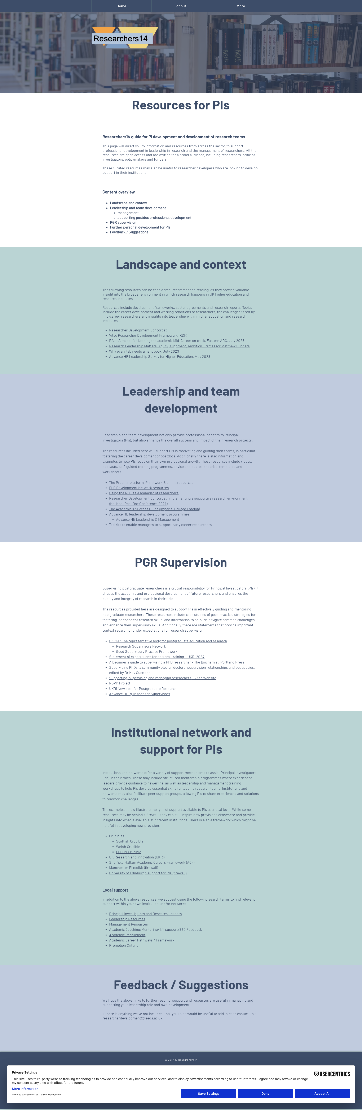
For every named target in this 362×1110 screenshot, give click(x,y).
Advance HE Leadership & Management (147, 520)
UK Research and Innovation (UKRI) (137, 857)
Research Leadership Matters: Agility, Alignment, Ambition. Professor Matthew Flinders (179, 346)
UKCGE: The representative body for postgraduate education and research (168, 641)
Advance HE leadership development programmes (149, 514)
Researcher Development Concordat (138, 330)
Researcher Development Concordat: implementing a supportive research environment (178, 498)
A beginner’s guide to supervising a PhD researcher (150, 662)
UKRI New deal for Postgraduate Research (143, 689)
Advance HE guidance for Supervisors (139, 694)
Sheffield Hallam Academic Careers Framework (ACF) (152, 863)
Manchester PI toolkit (126, 868)
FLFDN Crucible (128, 852)
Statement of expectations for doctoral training (146, 657)
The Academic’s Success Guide (133, 509)
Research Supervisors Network (141, 646)
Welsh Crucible (128, 847)
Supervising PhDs (123, 668)
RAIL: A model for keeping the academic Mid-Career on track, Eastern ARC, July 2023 (176, 341)
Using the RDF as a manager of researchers (143, 493)
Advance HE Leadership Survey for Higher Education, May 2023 (159, 357)
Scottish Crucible (129, 841)
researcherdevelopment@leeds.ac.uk (132, 1018)
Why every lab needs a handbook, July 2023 (144, 351)
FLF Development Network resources (139, 488)
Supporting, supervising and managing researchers (150, 678)
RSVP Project (119, 683)
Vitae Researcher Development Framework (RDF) (148, 336)
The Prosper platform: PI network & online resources (151, 483)
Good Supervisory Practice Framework (146, 652)
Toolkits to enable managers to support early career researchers (160, 525)
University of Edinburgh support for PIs (140, 873)
